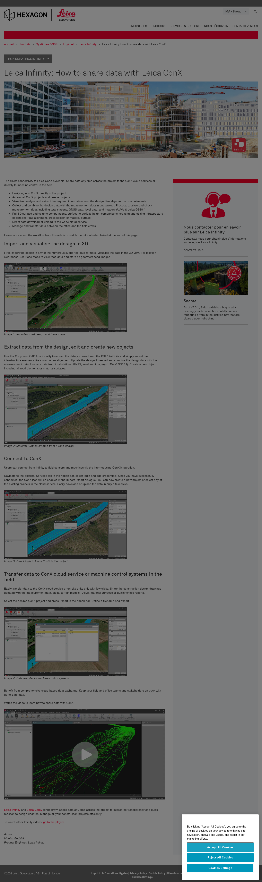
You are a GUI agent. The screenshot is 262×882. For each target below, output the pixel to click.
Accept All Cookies (220, 847)
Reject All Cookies (220, 857)
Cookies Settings (220, 868)
